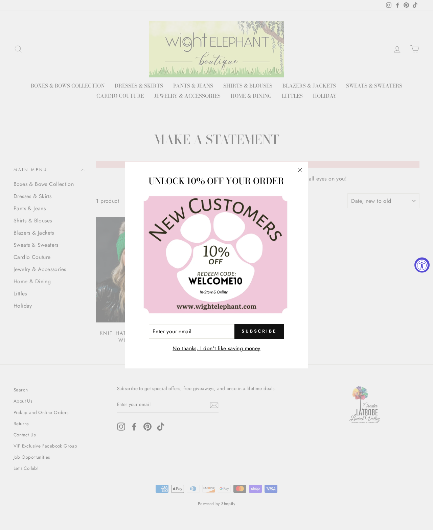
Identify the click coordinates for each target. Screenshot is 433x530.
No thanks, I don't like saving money (216, 348)
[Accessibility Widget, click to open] (422, 265)
